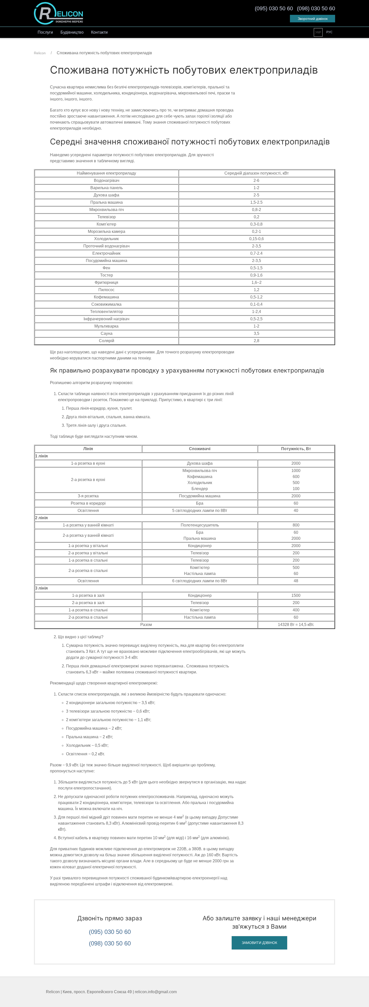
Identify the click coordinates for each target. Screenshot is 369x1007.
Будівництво (72, 32)
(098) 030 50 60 (110, 943)
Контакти (99, 32)
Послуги (45, 32)
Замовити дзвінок (259, 943)
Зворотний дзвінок (313, 19)
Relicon (40, 53)
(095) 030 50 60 (110, 931)
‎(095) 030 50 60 (274, 8)
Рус (329, 32)
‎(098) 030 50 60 (316, 8)
